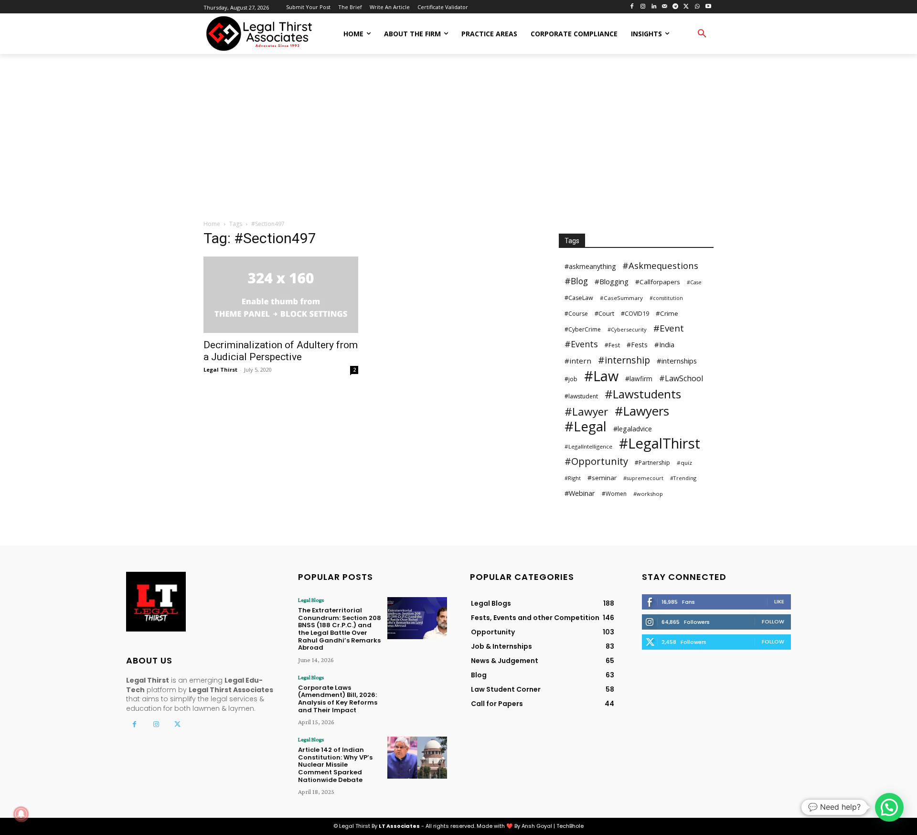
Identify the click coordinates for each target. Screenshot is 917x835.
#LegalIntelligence (588, 446)
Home (211, 224)
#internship (624, 360)
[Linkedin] (653, 6)
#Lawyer (586, 412)
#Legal (586, 426)
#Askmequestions (660, 265)
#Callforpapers (657, 282)
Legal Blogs (311, 600)
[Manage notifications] (21, 814)
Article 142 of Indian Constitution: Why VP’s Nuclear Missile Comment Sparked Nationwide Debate (335, 764)
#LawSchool (681, 379)
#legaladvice (632, 428)
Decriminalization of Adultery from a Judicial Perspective (280, 351)
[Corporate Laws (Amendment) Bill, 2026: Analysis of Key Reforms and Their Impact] (417, 695)
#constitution (666, 298)
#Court (604, 313)
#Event (668, 328)
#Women (614, 493)
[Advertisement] (458, 137)
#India (664, 344)
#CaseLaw (579, 298)
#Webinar (580, 493)
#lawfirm (638, 378)
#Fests (637, 344)
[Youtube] (708, 6)
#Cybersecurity (627, 329)
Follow (773, 621)
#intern (578, 360)
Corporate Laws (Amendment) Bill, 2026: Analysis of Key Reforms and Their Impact (337, 699)
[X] (686, 6)
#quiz (684, 462)
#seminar (602, 477)
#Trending (683, 478)
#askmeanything (590, 266)
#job (571, 379)
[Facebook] (632, 6)
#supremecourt (643, 478)
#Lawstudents (643, 394)
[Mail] (664, 6)
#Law (601, 376)
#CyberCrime (583, 329)
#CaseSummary (621, 297)
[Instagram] (642, 6)
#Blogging (612, 281)
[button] (702, 33)
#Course (576, 314)
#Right (573, 478)
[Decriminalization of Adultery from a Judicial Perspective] (280, 295)
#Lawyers (642, 411)
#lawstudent (581, 396)
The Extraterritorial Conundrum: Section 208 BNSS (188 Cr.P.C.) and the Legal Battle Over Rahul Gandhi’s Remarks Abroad (339, 629)
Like (779, 601)
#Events (581, 344)
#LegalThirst (659, 444)
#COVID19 (635, 314)
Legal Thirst (220, 369)
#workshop (648, 493)
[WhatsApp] (697, 6)
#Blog (576, 281)
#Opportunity (596, 461)
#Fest (612, 345)
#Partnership (652, 463)
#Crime (667, 313)
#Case (694, 282)
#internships (677, 360)
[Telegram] (675, 6)
